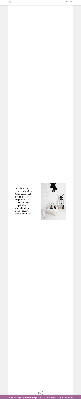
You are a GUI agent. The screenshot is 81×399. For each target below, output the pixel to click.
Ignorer (70, 398)
